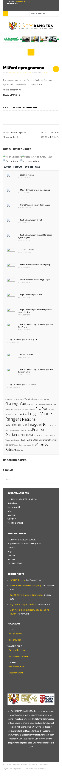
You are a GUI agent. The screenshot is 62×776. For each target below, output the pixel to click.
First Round (42, 409)
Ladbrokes (20, 414)
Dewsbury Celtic (10, 409)
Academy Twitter (16, 672)
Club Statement (43, 404)
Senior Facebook (15, 633)
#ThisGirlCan (29, 399)
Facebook (17, 6)
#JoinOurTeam (18, 399)
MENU (5, 13)
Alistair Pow (42, 399)
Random (29, 167)
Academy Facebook (17, 666)
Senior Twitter (15, 640)
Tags (37, 167)
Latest (7, 167)
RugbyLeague (25, 435)
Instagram (22, 6)
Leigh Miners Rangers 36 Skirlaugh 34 (23, 339)
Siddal (36, 435)
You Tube (8, 6)
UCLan (35, 440)
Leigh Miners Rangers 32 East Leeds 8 (22, 384)
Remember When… (27, 354)
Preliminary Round (26, 430)
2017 (36, 399)
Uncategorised (27, 73)
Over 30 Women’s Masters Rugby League (35, 205)
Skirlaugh (42, 435)
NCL (44, 424)
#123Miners (9, 399)
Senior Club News (15, 73)
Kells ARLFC (9, 415)
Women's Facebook (17, 650)
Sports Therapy (50, 435)
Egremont (19, 409)
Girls (52, 409)
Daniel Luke (52, 404)
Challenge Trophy (31, 404)
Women (20, 450)
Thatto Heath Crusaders (12, 440)
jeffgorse (31, 107)
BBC (48, 399)
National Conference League (23, 421)
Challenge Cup (15, 404)
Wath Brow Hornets (21, 445)
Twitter (13, 6)
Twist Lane (26, 439)
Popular (17, 167)
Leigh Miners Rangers (29, 416)
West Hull (31, 445)
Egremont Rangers (29, 409)
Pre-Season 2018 (14, 430)
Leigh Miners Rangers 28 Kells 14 (32, 220)
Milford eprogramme (23, 67)
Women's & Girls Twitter (19, 656)
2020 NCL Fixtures (27, 175)
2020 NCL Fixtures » (23, 2)
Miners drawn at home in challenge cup (35, 190)
